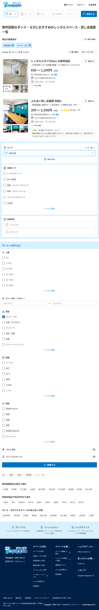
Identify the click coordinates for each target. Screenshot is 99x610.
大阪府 (11, 475)
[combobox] (48, 153)
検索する (91, 14)
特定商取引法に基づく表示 (62, 598)
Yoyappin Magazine (85, 575)
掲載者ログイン (60, 565)
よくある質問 (37, 581)
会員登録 (92, 4)
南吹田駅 (28, 475)
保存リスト (68, 4)
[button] (48, 173)
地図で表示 (51, 159)
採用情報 (28, 598)
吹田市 (19, 475)
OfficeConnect (83, 552)
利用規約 (36, 586)
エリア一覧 (89, 148)
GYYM (80, 564)
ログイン (81, 4)
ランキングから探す (40, 570)
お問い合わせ (7, 598)
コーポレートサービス (39, 575)
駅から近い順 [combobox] (87, 51)
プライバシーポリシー (42, 598)
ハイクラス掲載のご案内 (61, 559)
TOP (3, 475)
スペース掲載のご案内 (61, 552)
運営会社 (18, 598)
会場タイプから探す (40, 556)
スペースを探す (38, 551)
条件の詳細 (91, 39)
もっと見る (51, 208)
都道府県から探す (39, 565)
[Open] (15, 14)
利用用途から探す (39, 561)
